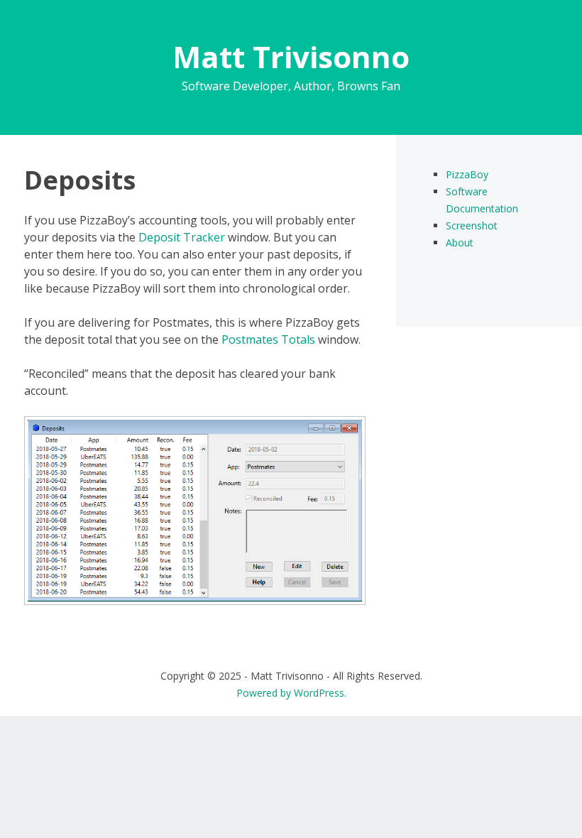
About (459, 242)
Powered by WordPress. (291, 693)
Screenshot (472, 225)
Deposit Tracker (181, 237)
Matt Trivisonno (291, 56)
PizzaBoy (467, 174)
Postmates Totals (268, 339)
